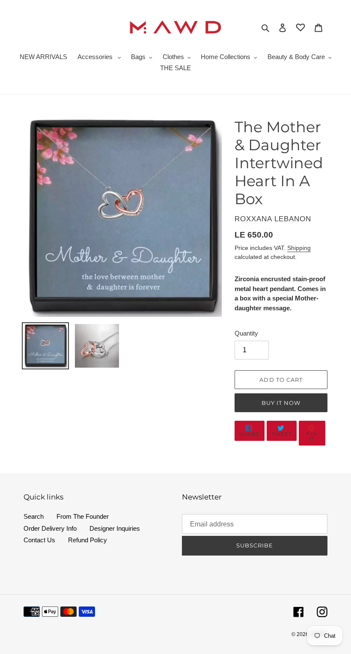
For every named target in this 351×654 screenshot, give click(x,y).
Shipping (299, 247)
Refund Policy (87, 540)
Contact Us (39, 540)
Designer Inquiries (114, 528)
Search (34, 516)
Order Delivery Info (50, 528)
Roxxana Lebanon (273, 219)
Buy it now (281, 402)
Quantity (246, 333)
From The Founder (83, 516)
